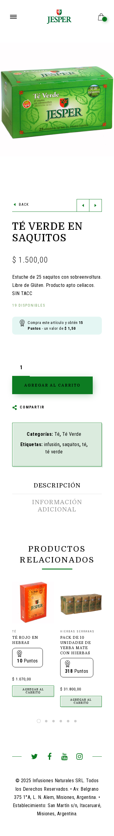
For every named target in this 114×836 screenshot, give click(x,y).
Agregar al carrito (33, 691)
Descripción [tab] (57, 485)
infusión (52, 444)
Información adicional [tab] (57, 506)
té (84, 444)
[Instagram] (79, 757)
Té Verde (71, 434)
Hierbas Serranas (77, 631)
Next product (95, 205)
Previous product (83, 205)
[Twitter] (34, 757)
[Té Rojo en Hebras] (33, 603)
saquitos (70, 444)
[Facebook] (49, 757)
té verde (54, 452)
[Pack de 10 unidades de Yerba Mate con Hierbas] (81, 603)
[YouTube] (64, 757)
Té (57, 434)
